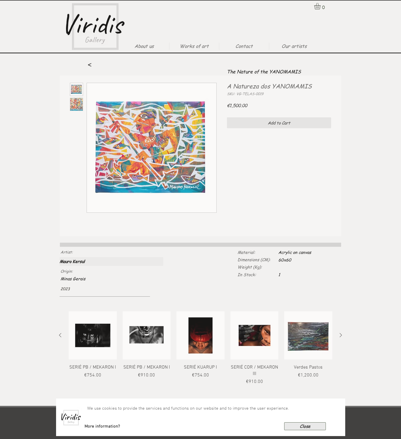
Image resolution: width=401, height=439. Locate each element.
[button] (102, 426)
